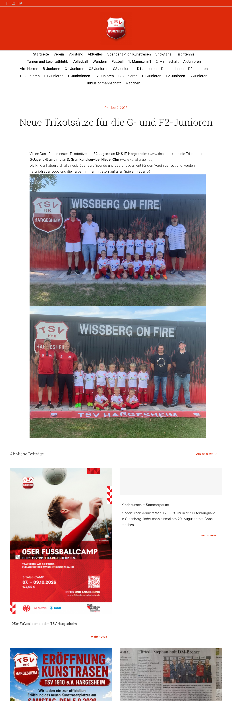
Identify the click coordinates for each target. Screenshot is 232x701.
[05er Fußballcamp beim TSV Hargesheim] (61, 541)
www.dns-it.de (161, 154)
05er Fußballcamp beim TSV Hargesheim (44, 624)
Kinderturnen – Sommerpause (145, 505)
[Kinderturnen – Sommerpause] (171, 481)
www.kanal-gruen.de (136, 159)
